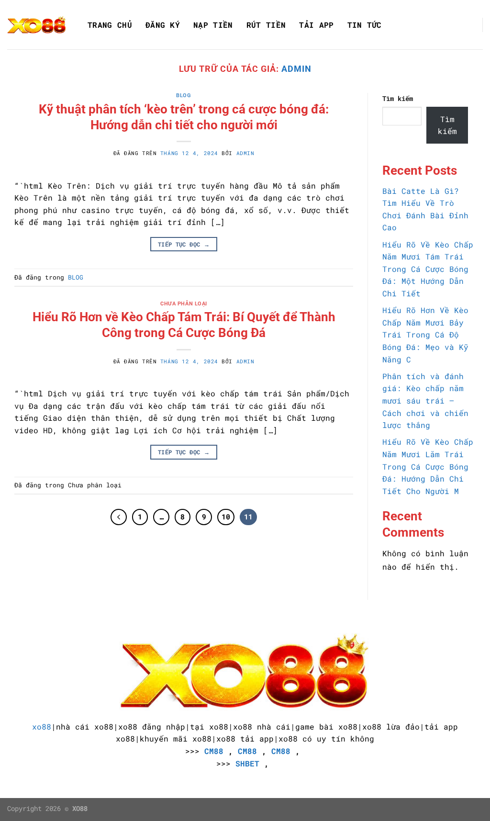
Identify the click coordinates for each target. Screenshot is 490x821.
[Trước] (119, 517)
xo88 (41, 726)
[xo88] (37, 24)
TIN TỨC (364, 25)
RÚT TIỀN (266, 25)
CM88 (213, 751)
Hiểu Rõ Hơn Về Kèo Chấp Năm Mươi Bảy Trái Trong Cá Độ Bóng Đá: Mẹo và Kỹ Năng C (425, 334)
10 (226, 516)
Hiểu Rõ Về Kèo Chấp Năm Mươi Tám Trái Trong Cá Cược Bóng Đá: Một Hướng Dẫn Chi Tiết (427, 268)
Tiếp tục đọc (184, 244)
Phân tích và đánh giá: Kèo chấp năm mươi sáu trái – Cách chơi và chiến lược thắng (425, 400)
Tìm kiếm (397, 98)
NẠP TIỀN (213, 25)
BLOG (183, 95)
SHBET (247, 763)
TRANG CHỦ (110, 25)
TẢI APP (316, 25)
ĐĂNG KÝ (162, 25)
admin (296, 69)
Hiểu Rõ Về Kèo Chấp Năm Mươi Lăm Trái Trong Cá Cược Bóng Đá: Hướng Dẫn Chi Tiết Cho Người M (427, 466)
